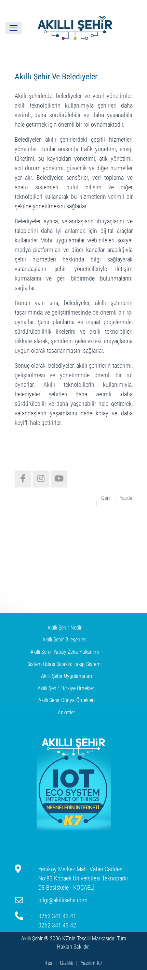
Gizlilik (66, 963)
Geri (105, 498)
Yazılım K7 (92, 963)
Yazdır (126, 498)
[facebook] (23, 479)
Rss (48, 963)
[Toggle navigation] (13, 28)
